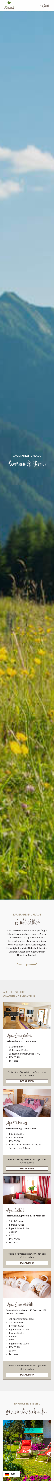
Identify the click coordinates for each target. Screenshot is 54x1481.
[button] (10, 1454)
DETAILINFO (27, 1081)
